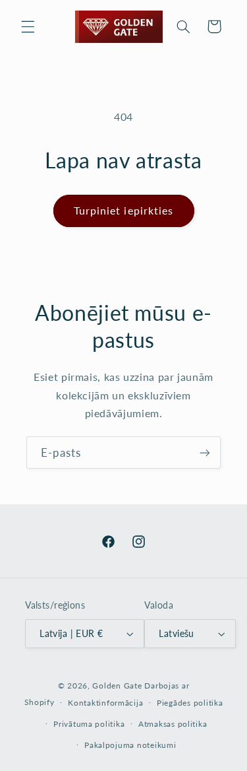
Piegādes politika (190, 702)
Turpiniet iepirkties (123, 210)
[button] (28, 26)
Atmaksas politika (172, 724)
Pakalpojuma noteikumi (130, 745)
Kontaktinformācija (105, 702)
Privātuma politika (88, 724)
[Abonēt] (205, 452)
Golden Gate (117, 685)
